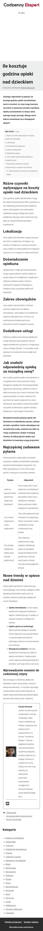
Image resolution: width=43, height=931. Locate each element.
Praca (8, 883)
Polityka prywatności (13, 922)
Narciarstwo (11, 872)
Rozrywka (10, 890)
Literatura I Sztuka (13, 857)
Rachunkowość (12, 887)
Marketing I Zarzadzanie (16, 860)
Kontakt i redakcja (31, 922)
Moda (8, 864)
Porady (8, 879)
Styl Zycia (10, 898)
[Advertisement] (21, 38)
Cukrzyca (9, 845)
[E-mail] (7, 804)
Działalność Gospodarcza (16, 849)
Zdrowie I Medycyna (14, 909)
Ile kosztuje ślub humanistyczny (19, 816)
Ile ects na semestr (14, 819)
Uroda (8, 902)
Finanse (9, 853)
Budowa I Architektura (15, 838)
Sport (8, 894)
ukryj (17, 132)
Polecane (9, 875)
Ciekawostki (11, 813)
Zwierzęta (10, 913)
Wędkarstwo (11, 905)
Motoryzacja (11, 868)
